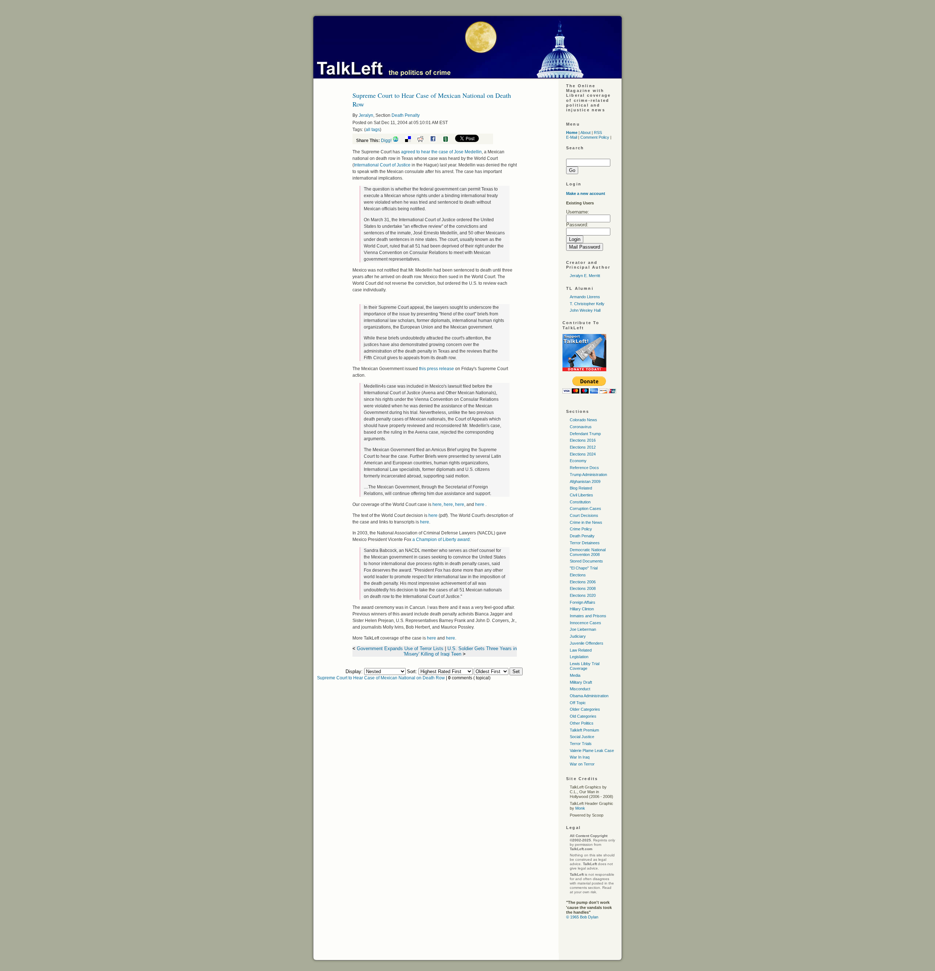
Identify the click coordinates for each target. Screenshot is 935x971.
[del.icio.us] (410, 140)
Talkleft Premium (584, 730)
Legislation (579, 657)
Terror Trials (581, 743)
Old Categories (583, 716)
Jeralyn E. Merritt (585, 275)
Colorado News (583, 420)
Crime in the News (586, 522)
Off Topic (578, 703)
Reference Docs (584, 467)
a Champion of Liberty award (441, 539)
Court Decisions (584, 515)
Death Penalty (406, 115)
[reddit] (423, 140)
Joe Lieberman (583, 629)
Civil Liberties (581, 495)
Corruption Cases (585, 508)
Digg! (386, 140)
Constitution (580, 502)
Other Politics (582, 723)
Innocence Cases (585, 623)
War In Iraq (579, 757)
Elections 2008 (583, 588)
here (437, 504)
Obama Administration (589, 696)
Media (575, 675)
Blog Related (581, 488)
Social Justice (582, 736)
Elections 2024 (583, 454)
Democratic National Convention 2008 (588, 552)
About (585, 132)
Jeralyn (366, 115)
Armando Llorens (585, 297)
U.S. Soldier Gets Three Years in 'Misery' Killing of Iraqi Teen (460, 651)
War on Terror (582, 764)
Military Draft (581, 682)
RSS (598, 132)
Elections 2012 (583, 447)
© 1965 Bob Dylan (582, 917)
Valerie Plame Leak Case (592, 750)
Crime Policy (581, 529)
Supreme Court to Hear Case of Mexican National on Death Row (381, 677)
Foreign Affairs (582, 602)
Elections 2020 (583, 595)
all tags (373, 129)
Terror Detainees (585, 543)
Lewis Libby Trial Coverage (584, 666)
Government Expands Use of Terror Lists (400, 648)
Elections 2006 (583, 582)
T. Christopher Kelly (587, 304)
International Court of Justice (382, 165)
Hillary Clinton (582, 609)
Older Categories (585, 709)
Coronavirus (581, 427)
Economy (578, 460)
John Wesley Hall (585, 310)
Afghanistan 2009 (585, 481)
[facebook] (436, 140)
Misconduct (580, 689)
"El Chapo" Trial (584, 568)
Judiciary (578, 636)
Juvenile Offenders (586, 643)
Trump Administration (588, 474)
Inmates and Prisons (588, 616)
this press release (437, 368)
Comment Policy (594, 137)
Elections (578, 575)
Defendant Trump (585, 433)
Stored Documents (586, 561)
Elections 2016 (583, 440)
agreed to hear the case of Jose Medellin (441, 151)
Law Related (581, 650)
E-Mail (571, 137)
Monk (580, 808)
